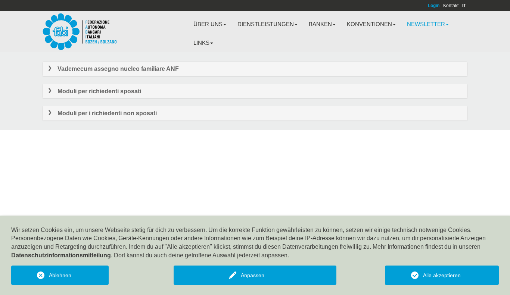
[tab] (255, 69)
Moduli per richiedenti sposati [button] (99, 91)
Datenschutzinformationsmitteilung (61, 255)
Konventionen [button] (369, 24)
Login (433, 5)
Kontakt (450, 5)
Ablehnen (60, 275)
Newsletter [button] (426, 24)
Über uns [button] (208, 24)
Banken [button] (320, 24)
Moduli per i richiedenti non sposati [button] (107, 113)
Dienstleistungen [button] (265, 24)
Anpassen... (255, 275)
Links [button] (201, 43)
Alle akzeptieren (442, 275)
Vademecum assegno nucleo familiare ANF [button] (118, 69)
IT (464, 5)
